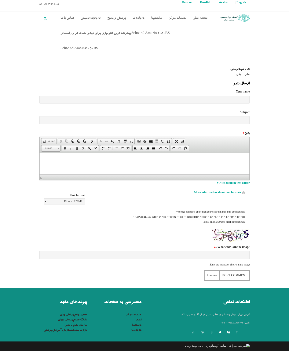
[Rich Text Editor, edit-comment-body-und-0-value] (144, 163)
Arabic (223, 2)
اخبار (138, 320)
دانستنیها (156, 18)
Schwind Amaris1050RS (79, 49)
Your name (243, 92)
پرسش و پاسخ (116, 18)
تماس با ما (67, 18)
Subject (245, 112)
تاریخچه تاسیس (90, 18)
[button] (48, 141)
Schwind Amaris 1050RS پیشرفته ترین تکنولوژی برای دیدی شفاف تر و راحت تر (115, 33)
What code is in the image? (232, 247)
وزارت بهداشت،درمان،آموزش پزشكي (65, 330)
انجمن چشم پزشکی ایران (73, 314)
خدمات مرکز (177, 18)
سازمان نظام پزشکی (76, 325)
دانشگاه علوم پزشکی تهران (72, 320)
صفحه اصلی (200, 18)
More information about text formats (217, 192)
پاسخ (246, 133)
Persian (187, 2)
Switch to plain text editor (233, 183)
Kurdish (205, 2)
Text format (77, 195)
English (241, 2)
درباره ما (138, 18)
